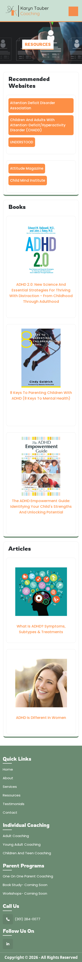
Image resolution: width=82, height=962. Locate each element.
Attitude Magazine (26, 168)
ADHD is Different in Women (41, 717)
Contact (10, 812)
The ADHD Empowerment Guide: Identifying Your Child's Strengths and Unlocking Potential (41, 506)
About (8, 778)
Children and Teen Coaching (27, 853)
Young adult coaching (22, 844)
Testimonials (13, 803)
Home (8, 769)
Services (10, 786)
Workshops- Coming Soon (25, 893)
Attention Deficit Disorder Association (32, 105)
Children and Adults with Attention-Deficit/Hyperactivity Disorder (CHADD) (38, 124)
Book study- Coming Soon (25, 884)
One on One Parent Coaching (28, 876)
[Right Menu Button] (73, 11)
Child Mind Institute (27, 180)
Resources (11, 795)
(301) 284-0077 (27, 919)
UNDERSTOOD (21, 142)
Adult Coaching (16, 835)
